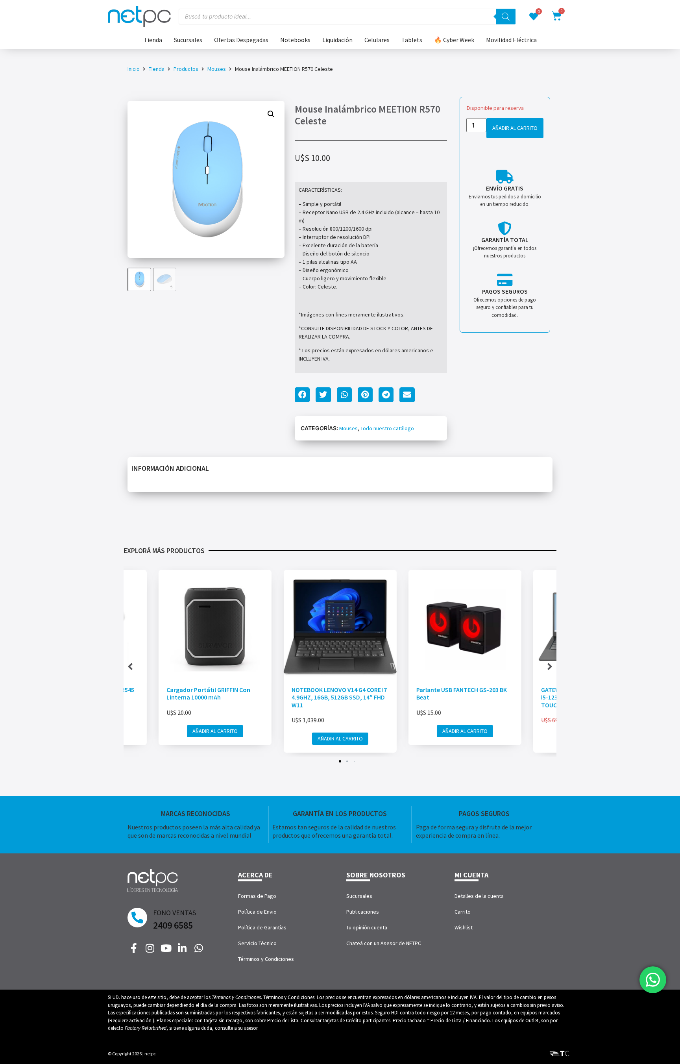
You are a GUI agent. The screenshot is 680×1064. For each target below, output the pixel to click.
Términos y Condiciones (266, 958)
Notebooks (295, 40)
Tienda (153, 40)
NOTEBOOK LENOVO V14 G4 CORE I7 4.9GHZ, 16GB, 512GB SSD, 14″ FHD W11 (338, 697)
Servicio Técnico (257, 943)
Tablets (411, 40)
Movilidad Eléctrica (511, 40)
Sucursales (188, 40)
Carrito (463, 911)
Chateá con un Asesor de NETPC (383, 943)
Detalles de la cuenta (479, 895)
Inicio (134, 68)
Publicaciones (362, 911)
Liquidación (337, 40)
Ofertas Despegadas (241, 40)
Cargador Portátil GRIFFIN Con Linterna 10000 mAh (208, 693)
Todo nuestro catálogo (387, 428)
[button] (271, 114)
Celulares (377, 40)
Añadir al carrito (515, 127)
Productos (186, 68)
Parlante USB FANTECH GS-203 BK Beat (461, 693)
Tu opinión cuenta (366, 927)
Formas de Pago (257, 895)
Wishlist (464, 927)
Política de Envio (257, 911)
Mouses (216, 68)
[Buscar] (506, 16)
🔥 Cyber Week (454, 40)
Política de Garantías (262, 927)
